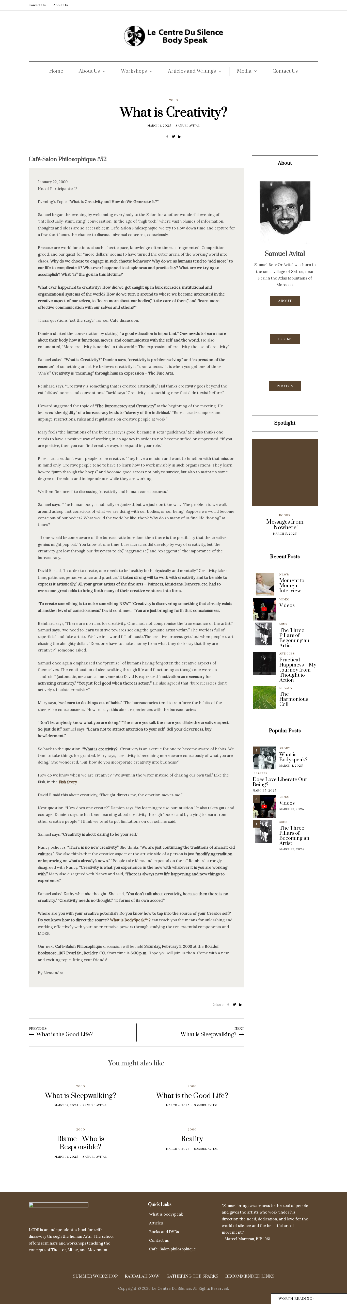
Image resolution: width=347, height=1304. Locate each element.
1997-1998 (260, 773)
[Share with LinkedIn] (180, 136)
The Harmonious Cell (293, 699)
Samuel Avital (188, 126)
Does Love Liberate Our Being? (280, 782)
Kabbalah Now (142, 1276)
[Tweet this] (173, 136)
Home (56, 71)
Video (284, 599)
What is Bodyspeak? (293, 757)
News (284, 575)
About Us (60, 5)
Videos (287, 605)
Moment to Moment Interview (291, 586)
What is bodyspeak (166, 1214)
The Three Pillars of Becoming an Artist (294, 638)
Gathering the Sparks (192, 1276)
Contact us (159, 1240)
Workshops (134, 71)
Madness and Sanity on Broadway (292, 525)
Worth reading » (297, 1299)
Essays (285, 688)
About (285, 301)
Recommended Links (249, 1276)
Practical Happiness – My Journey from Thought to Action (297, 670)
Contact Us (37, 5)
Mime (283, 624)
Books (285, 339)
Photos (285, 386)
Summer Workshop (95, 1276)
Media (244, 71)
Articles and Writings (192, 71)
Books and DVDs (164, 1231)
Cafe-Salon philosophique (172, 1249)
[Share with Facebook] (167, 136)
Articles (292, 515)
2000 (173, 100)
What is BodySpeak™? (130, 920)
